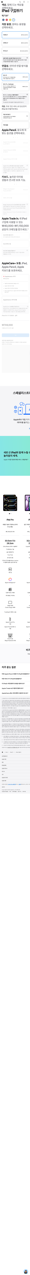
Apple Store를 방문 (12, 784)
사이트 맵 (24, 791)
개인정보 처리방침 (5, 791)
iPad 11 (11, 752)
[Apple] (2, 752)
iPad (7, 752)
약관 (10, 791)
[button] (20, 2)
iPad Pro (10, 519)
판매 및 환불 (14, 791)
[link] (26, 1271)
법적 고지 (19, 791)
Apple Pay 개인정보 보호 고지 (13, 747)
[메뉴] (28, 2)
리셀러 (19, 784)
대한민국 (3, 787)
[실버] (13, 19)
